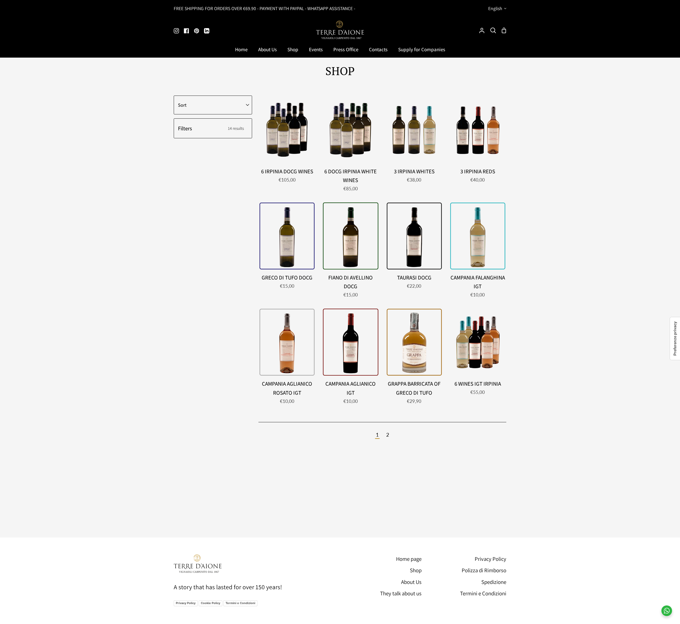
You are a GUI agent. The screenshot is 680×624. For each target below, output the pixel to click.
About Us (411, 582)
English (495, 8)
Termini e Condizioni (240, 603)
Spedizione (493, 582)
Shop (416, 570)
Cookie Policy (210, 603)
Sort (182, 105)
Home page (409, 558)
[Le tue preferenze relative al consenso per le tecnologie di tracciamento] (675, 338)
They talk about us (401, 593)
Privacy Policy (186, 603)
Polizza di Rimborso (484, 570)
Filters (211, 128)
